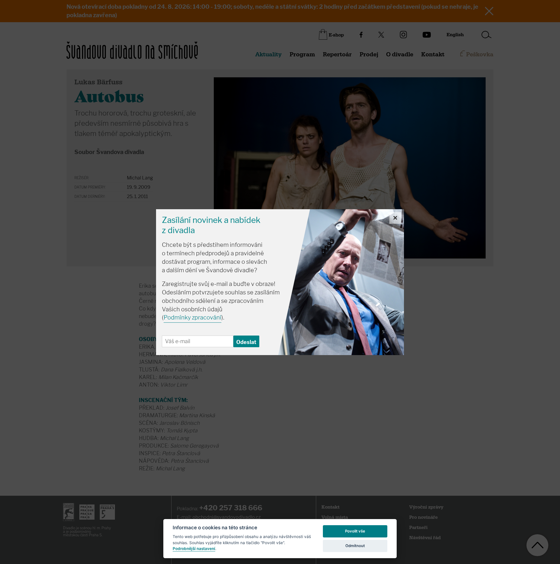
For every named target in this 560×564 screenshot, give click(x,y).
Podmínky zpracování (192, 317)
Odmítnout (355, 545)
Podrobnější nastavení (194, 548)
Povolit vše (355, 531)
